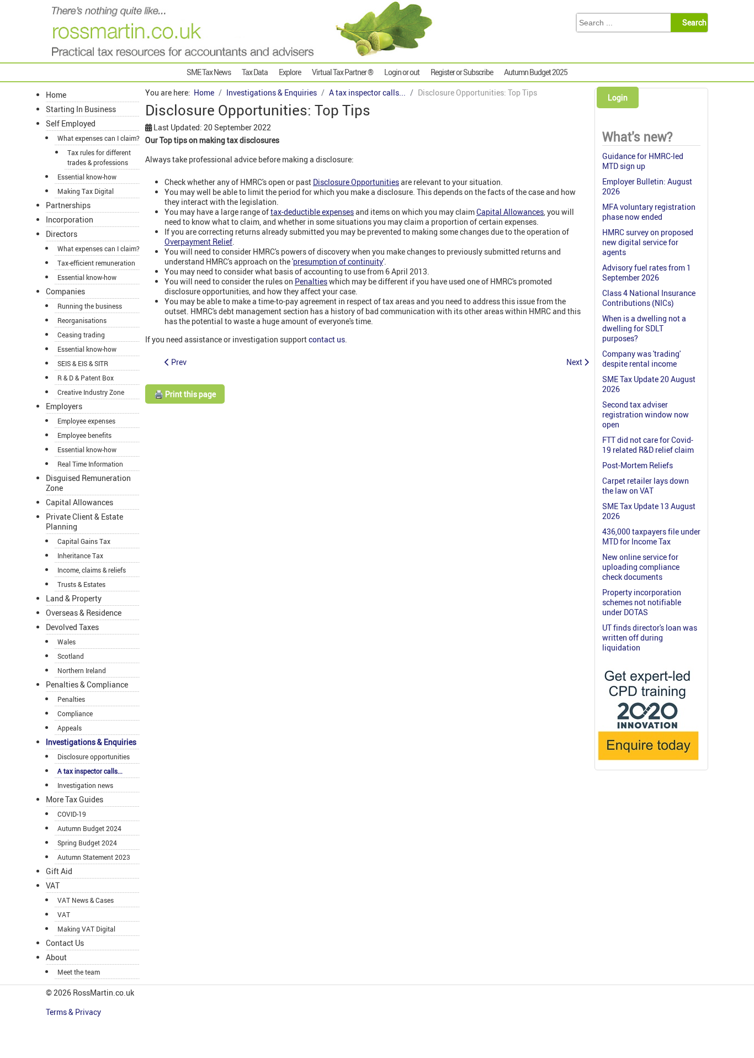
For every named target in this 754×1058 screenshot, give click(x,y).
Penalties (311, 281)
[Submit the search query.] (692, 22)
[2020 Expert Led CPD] (648, 763)
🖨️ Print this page (185, 394)
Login (618, 97)
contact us (327, 339)
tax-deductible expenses (312, 212)
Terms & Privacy (74, 1012)
